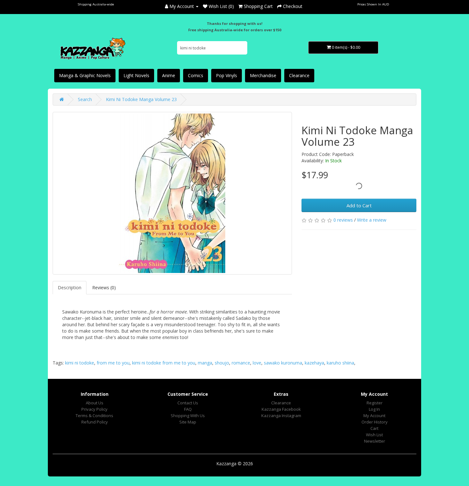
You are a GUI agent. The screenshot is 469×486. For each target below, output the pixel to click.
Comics (195, 75)
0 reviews (343, 220)
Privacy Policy (94, 409)
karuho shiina (340, 363)
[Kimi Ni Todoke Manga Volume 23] (172, 193)
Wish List (374, 435)
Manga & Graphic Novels (85, 75)
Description (69, 287)
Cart (374, 428)
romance (241, 363)
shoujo (222, 363)
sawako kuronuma (283, 363)
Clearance (299, 75)
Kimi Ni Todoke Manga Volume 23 (141, 99)
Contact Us (187, 403)
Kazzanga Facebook (281, 409)
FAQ (188, 409)
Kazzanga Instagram (281, 415)
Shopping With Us (188, 415)
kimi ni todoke (79, 363)
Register (375, 403)
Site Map (187, 422)
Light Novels (136, 75)
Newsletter (374, 441)
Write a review (371, 220)
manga (205, 363)
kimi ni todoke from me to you (163, 363)
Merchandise (263, 75)
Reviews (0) (104, 287)
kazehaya (314, 363)
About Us (94, 403)
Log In (374, 409)
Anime (168, 75)
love (257, 363)
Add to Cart (359, 205)
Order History (374, 422)
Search (85, 99)
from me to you (113, 363)
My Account (374, 415)
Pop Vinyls (226, 75)
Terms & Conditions (94, 415)
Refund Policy (94, 422)
